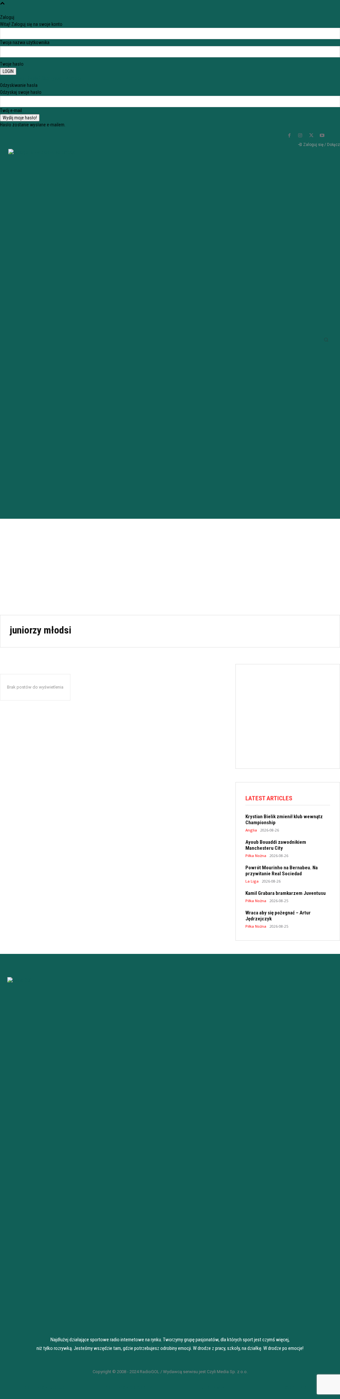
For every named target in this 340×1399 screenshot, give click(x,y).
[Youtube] (322, 135)
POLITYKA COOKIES (128, 1387)
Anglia (251, 830)
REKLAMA (212, 1387)
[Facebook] (289, 135)
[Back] (2, 10)
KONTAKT (297, 1387)
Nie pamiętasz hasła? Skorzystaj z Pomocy (41, 78)
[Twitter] (311, 135)
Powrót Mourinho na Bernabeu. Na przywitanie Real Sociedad (281, 871)
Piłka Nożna (255, 855)
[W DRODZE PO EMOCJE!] (36, 328)
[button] (326, 339)
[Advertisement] (170, 565)
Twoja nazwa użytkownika (24, 42)
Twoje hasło (12, 64)
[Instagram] (300, 135)
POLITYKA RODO (43, 1387)
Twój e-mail (11, 110)
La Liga (252, 881)
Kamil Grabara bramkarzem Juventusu (285, 893)
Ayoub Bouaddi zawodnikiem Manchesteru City (275, 845)
